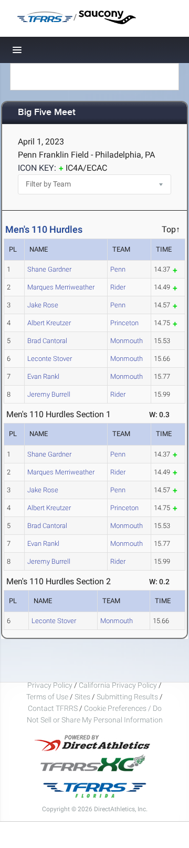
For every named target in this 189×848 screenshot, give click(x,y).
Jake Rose (42, 305)
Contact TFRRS (53, 708)
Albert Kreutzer (49, 323)
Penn (117, 269)
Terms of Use (47, 696)
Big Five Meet (47, 113)
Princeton (124, 323)
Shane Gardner (49, 269)
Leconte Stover (49, 359)
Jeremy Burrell (48, 394)
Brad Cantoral (47, 341)
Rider (117, 287)
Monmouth (126, 341)
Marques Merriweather (60, 287)
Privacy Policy (49, 685)
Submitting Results (127, 696)
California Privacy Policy (118, 685)
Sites (82, 696)
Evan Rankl (43, 376)
